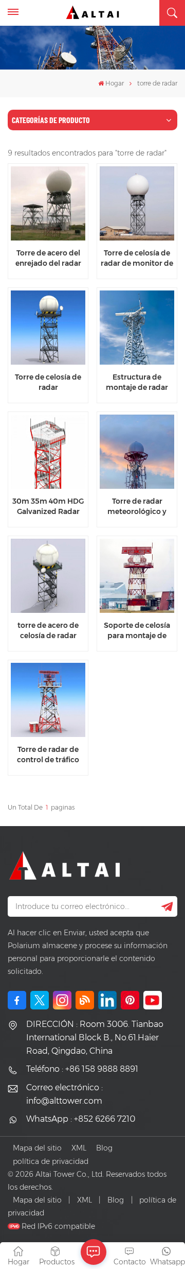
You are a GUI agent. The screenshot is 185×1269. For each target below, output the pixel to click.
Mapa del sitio (37, 1148)
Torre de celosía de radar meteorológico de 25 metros (48, 382)
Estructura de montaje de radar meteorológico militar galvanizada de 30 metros (137, 382)
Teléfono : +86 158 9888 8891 (82, 1069)
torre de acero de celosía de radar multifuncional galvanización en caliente (48, 630)
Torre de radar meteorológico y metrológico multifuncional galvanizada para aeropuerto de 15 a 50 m (137, 506)
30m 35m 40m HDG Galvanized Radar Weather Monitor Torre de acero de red (48, 506)
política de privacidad (50, 1161)
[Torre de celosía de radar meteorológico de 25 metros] (48, 327)
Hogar (114, 83)
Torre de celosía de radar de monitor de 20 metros (137, 258)
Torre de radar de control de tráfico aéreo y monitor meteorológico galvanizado (48, 754)
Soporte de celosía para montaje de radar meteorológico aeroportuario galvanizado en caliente (137, 630)
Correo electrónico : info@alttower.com (64, 1094)
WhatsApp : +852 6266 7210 (80, 1119)
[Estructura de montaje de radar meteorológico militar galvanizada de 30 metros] (137, 327)
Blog (104, 1148)
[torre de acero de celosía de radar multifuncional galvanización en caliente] (48, 576)
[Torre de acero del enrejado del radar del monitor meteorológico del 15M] (48, 203)
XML (78, 1148)
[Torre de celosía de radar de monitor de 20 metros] (137, 203)
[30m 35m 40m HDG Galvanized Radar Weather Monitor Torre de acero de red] (48, 452)
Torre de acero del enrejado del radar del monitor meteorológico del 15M (48, 258)
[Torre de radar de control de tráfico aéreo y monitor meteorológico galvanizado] (48, 700)
